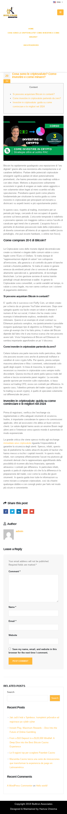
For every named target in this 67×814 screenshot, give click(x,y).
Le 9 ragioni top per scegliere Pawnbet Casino (32, 752)
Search (10, 692)
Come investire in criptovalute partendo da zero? (37, 98)
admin (19, 531)
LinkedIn (18, 511)
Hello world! (42, 785)
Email (32, 511)
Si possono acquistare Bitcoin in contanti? (34, 94)
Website (13, 635)
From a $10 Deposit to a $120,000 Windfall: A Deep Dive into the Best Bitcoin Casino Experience (31, 742)
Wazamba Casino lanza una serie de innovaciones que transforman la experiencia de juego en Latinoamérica (34, 763)
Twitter (12, 511)
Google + (25, 511)
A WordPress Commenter (19, 785)
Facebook (5, 511)
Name (12, 607)
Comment (14, 571)
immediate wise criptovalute (17, 443)
